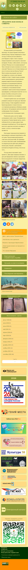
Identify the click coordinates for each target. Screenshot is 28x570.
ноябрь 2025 (6, 348)
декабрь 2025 (7, 345)
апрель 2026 (6, 332)
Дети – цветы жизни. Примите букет (13, 236)
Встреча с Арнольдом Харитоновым (13, 242)
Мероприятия (11, 219)
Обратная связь (5, 557)
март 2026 (6, 335)
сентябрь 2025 (7, 354)
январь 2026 (6, 341)
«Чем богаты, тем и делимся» (11, 239)
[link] (14, 18)
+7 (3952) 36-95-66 (18, 2)
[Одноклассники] (8, 224)
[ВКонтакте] (4, 224)
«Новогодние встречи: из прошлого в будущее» (13, 246)
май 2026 (5, 329)
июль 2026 (6, 323)
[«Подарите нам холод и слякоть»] (14, 40)
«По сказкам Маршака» (9, 250)
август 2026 (6, 320)
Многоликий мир (7, 291)
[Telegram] (12, 224)
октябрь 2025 (7, 351)
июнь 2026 (6, 326)
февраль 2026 (7, 338)
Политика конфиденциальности (10, 555)
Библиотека (14, 419)
